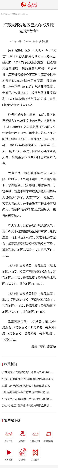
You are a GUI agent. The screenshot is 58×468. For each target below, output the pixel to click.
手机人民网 (35, 441)
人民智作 (35, 460)
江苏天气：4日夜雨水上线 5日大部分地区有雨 (28, 399)
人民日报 (8, 441)
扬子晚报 (43, 41)
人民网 (3, 14)
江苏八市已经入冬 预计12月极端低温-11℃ (26, 385)
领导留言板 (48, 441)
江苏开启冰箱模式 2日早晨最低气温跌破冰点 (27, 379)
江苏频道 (15, 14)
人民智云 (22, 460)
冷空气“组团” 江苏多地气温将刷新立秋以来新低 (29, 405)
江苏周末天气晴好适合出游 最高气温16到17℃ (28, 372)
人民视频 (8, 460)
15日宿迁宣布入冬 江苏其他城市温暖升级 (25, 392)
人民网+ (21, 441)
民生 (25, 14)
